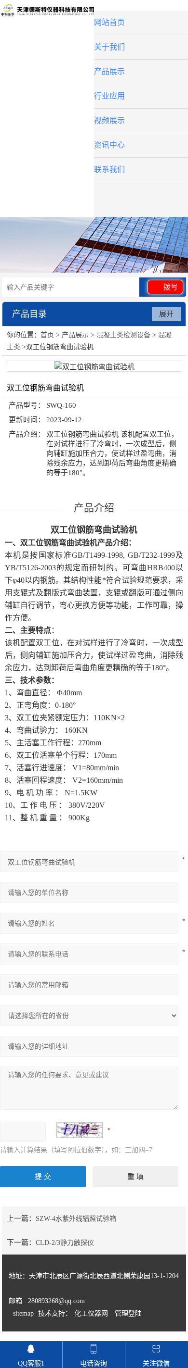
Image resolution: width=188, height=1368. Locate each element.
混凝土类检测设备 (123, 335)
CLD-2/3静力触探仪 (65, 1242)
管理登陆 (128, 1313)
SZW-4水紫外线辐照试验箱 (76, 1218)
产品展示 (109, 71)
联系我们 (109, 169)
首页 (47, 335)
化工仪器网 (91, 1313)
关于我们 (109, 47)
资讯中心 (109, 145)
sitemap (23, 1313)
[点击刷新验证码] (79, 1130)
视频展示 (109, 120)
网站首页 (109, 22)
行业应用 (109, 96)
